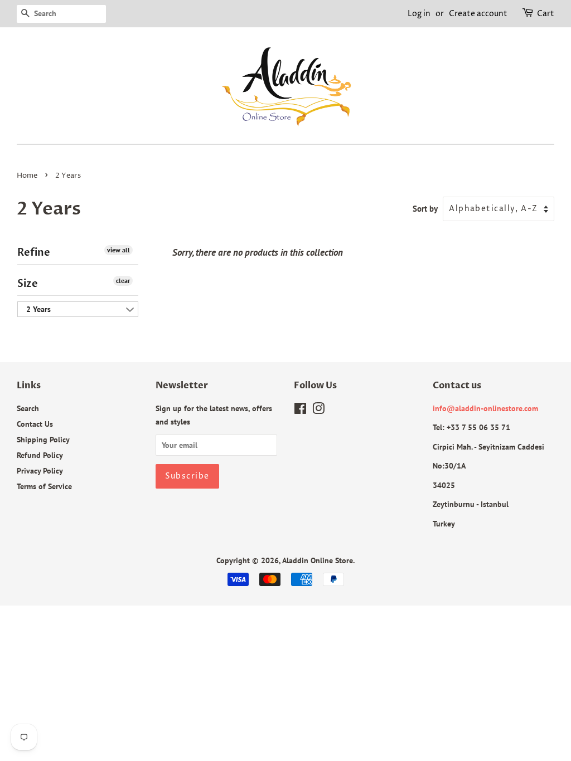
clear (123, 280)
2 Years (38, 309)
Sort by (425, 208)
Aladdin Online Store (317, 560)
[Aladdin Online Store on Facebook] (300, 410)
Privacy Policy (40, 470)
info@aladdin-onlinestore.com (485, 408)
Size (27, 284)
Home (27, 176)
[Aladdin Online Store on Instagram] (318, 410)
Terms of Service (44, 486)
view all (118, 250)
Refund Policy (40, 455)
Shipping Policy (43, 439)
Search (28, 408)
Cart (545, 13)
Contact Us (35, 423)
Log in (419, 13)
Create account (478, 13)
